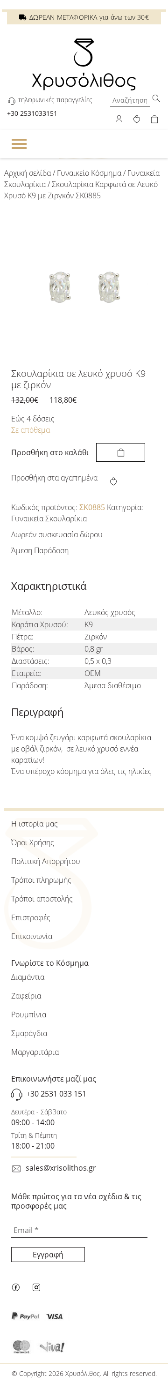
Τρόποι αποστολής (42, 899)
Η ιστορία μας (34, 824)
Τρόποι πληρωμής (41, 880)
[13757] (120, 452)
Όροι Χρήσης (32, 842)
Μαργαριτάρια (35, 1052)
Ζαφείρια (26, 996)
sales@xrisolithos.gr (61, 1168)
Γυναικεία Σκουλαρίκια (49, 518)
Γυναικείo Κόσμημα (89, 173)
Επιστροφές (30, 917)
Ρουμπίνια (28, 1014)
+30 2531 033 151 (56, 1094)
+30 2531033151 (32, 113)
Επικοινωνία (31, 936)
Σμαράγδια (29, 1033)
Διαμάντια (27, 977)
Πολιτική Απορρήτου (45, 861)
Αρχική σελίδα (27, 173)
